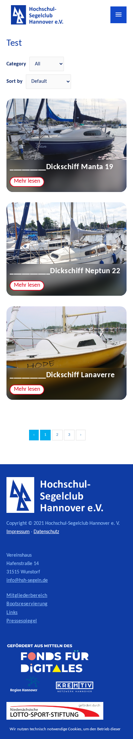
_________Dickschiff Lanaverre (62, 375)
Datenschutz (46, 531)
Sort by (14, 81)
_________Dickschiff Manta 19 (61, 167)
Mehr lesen (27, 181)
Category (16, 64)
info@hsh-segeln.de (27, 580)
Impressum (18, 531)
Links (12, 612)
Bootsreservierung (27, 604)
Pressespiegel (21, 621)
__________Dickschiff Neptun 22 (65, 271)
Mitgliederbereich (26, 595)
